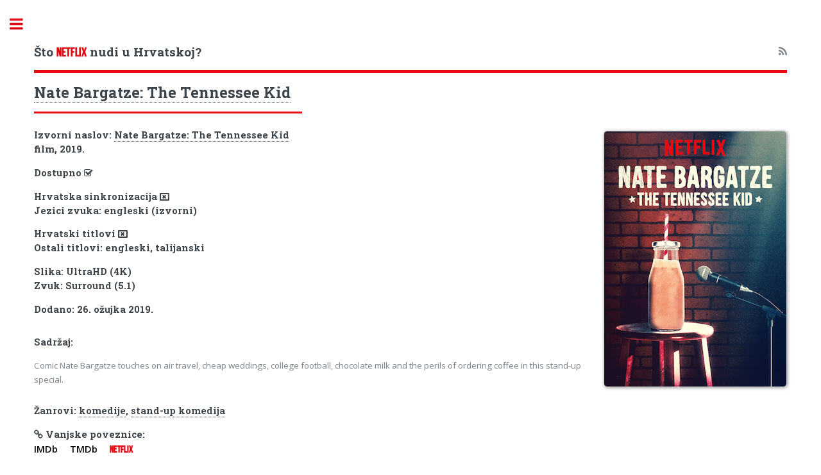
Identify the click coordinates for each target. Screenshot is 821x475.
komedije (102, 410)
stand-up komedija (178, 410)
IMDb (46, 448)
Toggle (23, 24)
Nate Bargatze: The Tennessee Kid (162, 92)
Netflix (121, 449)
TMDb (83, 448)
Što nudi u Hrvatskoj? (117, 52)
